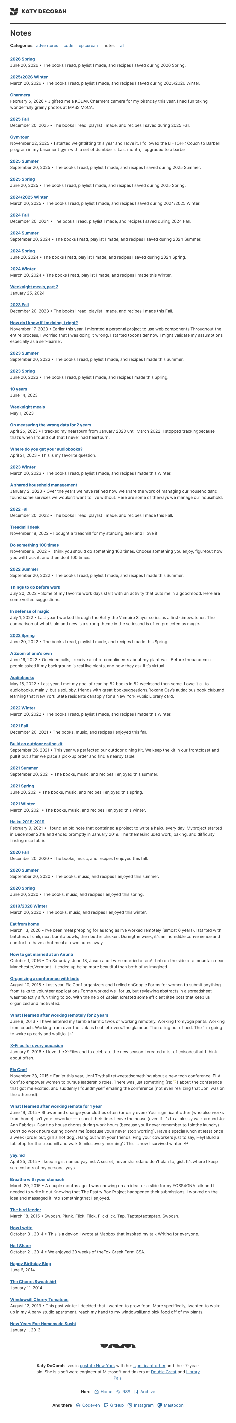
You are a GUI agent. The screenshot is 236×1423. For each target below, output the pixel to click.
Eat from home (24, 924)
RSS (126, 1391)
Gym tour (19, 137)
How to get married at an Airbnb (41, 954)
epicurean (88, 45)
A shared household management (43, 485)
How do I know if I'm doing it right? (44, 322)
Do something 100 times (34, 545)
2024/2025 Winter (29, 197)
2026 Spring (22, 59)
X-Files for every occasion (36, 1045)
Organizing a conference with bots (44, 978)
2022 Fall (19, 509)
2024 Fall (19, 215)
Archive (147, 1391)
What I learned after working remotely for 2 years (59, 1015)
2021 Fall (19, 725)
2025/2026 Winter (29, 77)
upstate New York (97, 1365)
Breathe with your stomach (37, 1179)
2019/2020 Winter (28, 906)
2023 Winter (22, 467)
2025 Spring (22, 179)
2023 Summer (24, 353)
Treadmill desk (24, 527)
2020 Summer (24, 870)
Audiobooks (22, 677)
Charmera (20, 95)
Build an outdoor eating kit (36, 743)
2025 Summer (24, 161)
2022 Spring (22, 635)
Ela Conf (18, 1069)
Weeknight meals (27, 407)
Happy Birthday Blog (30, 1263)
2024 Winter (22, 268)
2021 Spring (22, 786)
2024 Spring (22, 251)
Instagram (144, 1405)
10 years (18, 389)
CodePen (91, 1405)
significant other (149, 1365)
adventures (47, 45)
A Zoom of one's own (31, 653)
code (68, 45)
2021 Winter (22, 803)
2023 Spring (22, 371)
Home (106, 1391)
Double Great (164, 1371)
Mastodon (174, 1405)
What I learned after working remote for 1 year (56, 1106)
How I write (21, 1227)
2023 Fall (19, 304)
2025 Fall (19, 119)
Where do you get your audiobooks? (46, 449)
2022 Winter (22, 708)
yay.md (17, 1155)
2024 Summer (24, 233)
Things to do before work (35, 587)
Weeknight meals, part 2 (34, 286)
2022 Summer (24, 569)
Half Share (20, 1245)
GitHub (117, 1405)
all (122, 45)
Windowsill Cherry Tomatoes (39, 1299)
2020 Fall (19, 852)
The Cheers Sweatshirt (33, 1281)
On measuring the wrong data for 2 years (50, 424)
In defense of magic (30, 611)
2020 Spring (22, 888)
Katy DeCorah (44, 11)
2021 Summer (24, 768)
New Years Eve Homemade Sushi (43, 1323)
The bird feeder (25, 1209)
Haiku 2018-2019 (27, 821)
